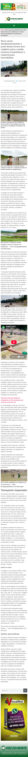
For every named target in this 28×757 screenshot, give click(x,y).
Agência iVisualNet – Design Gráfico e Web (17, 753)
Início (2, 30)
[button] (14, 25)
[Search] (25, 690)
